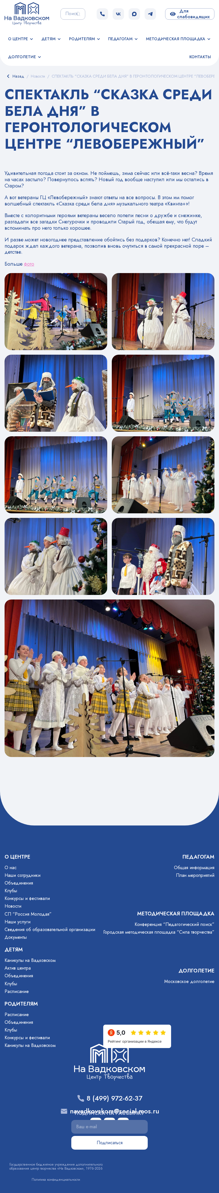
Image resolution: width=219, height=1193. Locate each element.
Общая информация (194, 867)
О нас (11, 867)
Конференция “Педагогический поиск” (174, 924)
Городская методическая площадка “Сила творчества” (158, 932)
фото (29, 264)
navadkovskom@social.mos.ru (114, 1111)
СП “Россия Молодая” (28, 914)
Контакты (200, 57)
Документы (16, 937)
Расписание (17, 991)
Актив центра (18, 968)
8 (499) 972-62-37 (114, 1098)
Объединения (19, 883)
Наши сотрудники (22, 875)
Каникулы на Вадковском (30, 960)
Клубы (11, 890)
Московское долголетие (189, 981)
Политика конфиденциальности (56, 1180)
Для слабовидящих (193, 14)
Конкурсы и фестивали (27, 898)
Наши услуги (18, 922)
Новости (13, 906)
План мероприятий (195, 875)
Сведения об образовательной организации (50, 929)
